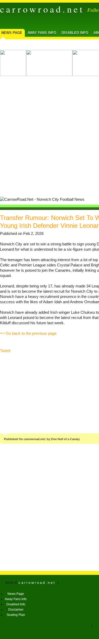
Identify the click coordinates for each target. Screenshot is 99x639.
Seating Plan (16, 615)
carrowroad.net (42, 9)
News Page (15, 594)
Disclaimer (15, 609)
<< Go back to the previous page (28, 333)
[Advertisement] (49, 134)
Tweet (5, 351)
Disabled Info (75, 33)
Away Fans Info (41, 33)
